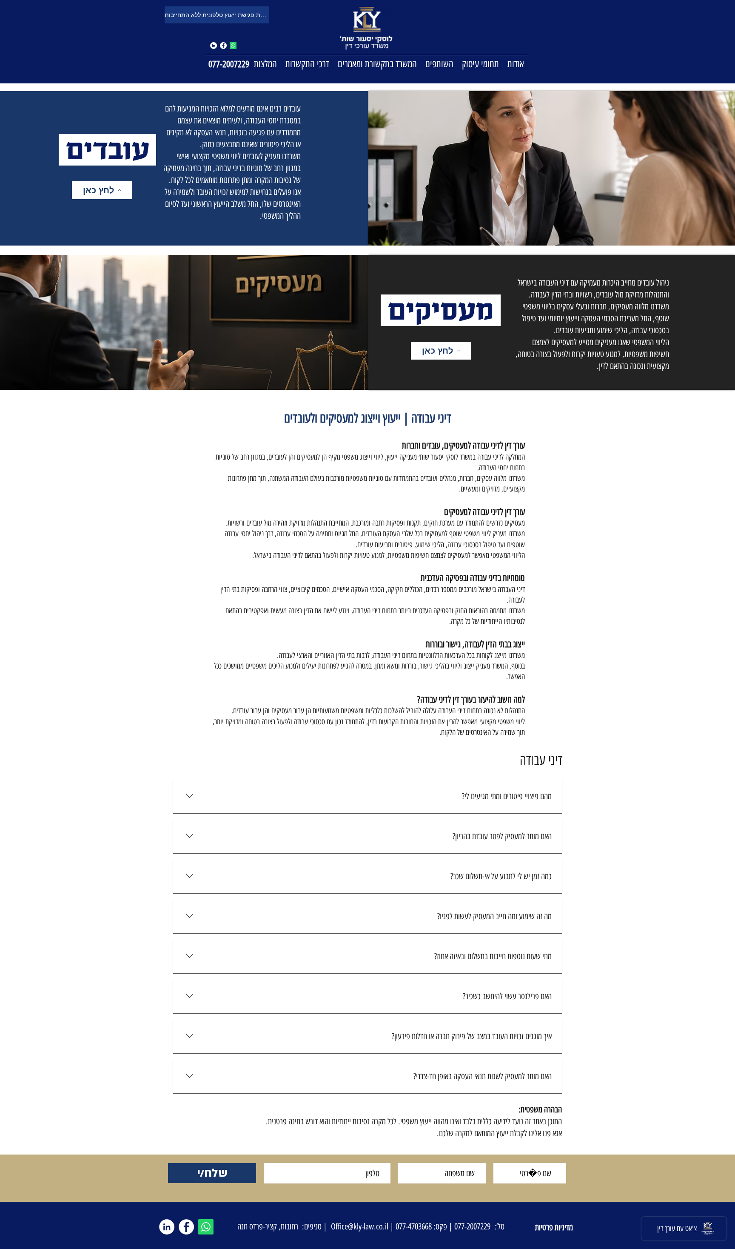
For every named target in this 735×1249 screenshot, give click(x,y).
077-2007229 (228, 64)
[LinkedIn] (166, 1227)
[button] (480, 63)
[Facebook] (223, 45)
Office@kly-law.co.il (359, 1226)
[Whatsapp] (233, 45)
